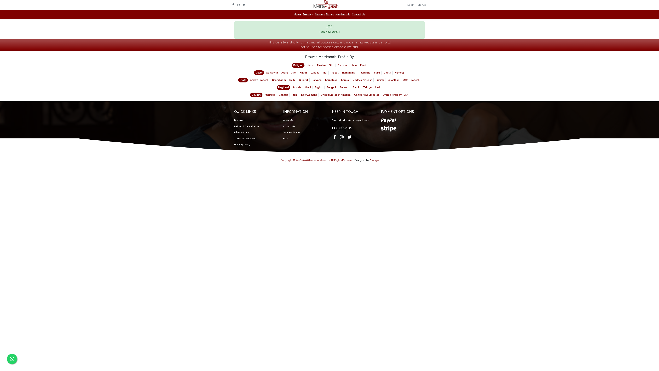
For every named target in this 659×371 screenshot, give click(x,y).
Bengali (331, 87)
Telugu (367, 87)
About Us (288, 120)
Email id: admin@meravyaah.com (350, 120)
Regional (283, 87)
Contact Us (358, 14)
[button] (308, 14)
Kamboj (399, 72)
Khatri (303, 72)
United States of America (336, 94)
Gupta (387, 72)
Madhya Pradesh (362, 80)
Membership (343, 14)
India (295, 94)
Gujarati (344, 87)
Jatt (293, 72)
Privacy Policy (241, 132)
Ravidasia (365, 72)
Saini (377, 72)
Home (297, 14)
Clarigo (374, 160)
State (243, 80)
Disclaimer (240, 120)
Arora (284, 72)
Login (410, 4)
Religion (298, 65)
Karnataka (331, 80)
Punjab (380, 80)
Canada (283, 94)
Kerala (345, 80)
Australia (270, 94)
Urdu (378, 87)
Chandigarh (279, 80)
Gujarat (303, 80)
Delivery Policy (242, 144)
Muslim (321, 65)
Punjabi (296, 87)
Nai (325, 72)
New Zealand (309, 94)
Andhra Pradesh (259, 80)
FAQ (285, 138)
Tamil (356, 87)
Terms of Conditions (245, 138)
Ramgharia (348, 72)
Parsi (363, 65)
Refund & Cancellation (246, 126)
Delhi (292, 80)
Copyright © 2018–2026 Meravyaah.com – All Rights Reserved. (317, 160)
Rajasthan (393, 80)
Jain (354, 65)
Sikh (331, 65)
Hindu (310, 65)
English (319, 87)
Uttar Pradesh (411, 80)
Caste (259, 72)
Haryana (317, 80)
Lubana (314, 72)
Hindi (308, 87)
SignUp (422, 4)
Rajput (335, 72)
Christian (343, 65)
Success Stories (324, 14)
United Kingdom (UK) (395, 94)
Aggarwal (272, 72)
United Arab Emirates (366, 94)
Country (256, 94)
